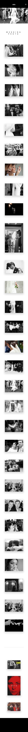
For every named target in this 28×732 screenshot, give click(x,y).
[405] (14, 485)
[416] (14, 525)
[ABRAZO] (14, 545)
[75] (14, 266)
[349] (14, 406)
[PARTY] (14, 150)
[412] (14, 505)
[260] (14, 366)
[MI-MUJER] (14, 130)
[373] (14, 446)
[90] (14, 287)
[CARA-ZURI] (14, 565)
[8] (14, 170)
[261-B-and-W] (14, 386)
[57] (14, 209)
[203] (14, 327)
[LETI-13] (14, 70)
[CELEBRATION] (14, 606)
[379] (14, 466)
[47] (14, 189)
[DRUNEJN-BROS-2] (14, 50)
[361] (14, 426)
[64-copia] (14, 238)
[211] (14, 346)
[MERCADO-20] (14, 110)
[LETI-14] (14, 90)
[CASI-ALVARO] (14, 585)
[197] (14, 307)
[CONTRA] (14, 625)
